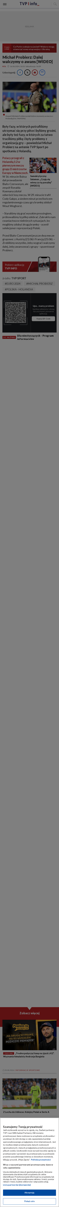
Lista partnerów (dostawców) (17, 1185)
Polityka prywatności (41, 1159)
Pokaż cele (29, 1201)
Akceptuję (29, 1192)
